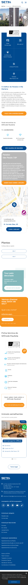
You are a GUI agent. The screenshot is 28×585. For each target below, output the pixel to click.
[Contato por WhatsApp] (24, 427)
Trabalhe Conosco (6, 558)
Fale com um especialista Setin (14, 405)
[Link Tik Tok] (22, 505)
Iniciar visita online (13, 288)
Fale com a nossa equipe (14, 113)
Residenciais (4, 516)
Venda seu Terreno (6, 562)
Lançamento (5, 530)
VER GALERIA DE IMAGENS (14, 148)
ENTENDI (14, 582)
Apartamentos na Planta (8, 541)
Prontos (3, 525)
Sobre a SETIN (5, 553)
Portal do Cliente (6, 560)
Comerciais (4, 518)
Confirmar (7, 319)
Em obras (4, 527)
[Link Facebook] (8, 505)
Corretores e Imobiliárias (8, 565)
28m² (14, 251)
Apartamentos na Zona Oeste (9, 545)
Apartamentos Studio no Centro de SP (12, 543)
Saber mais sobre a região (14, 183)
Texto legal (14, 467)
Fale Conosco (5, 555)
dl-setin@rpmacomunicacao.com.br (17, 496)
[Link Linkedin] (12, 505)
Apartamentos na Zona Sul (9, 547)
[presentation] (25, 17)
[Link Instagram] (3, 505)
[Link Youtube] (17, 505)
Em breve (4, 532)
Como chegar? (14, 229)
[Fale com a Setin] (24, 351)
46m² (14, 256)
